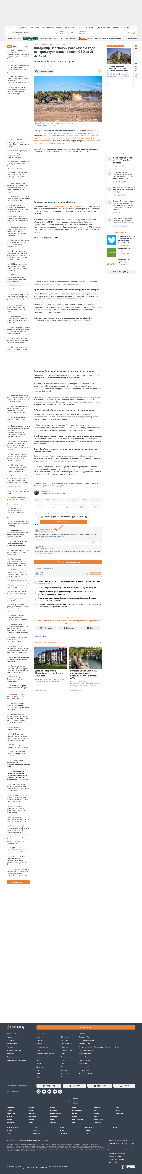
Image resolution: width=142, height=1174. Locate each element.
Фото (63, 1077)
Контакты (10, 1040)
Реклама (10, 1047)
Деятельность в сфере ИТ (115, 1156)
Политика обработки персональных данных (121, 1144)
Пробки (71, 33)
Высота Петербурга (86, 1073)
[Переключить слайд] (135, 56)
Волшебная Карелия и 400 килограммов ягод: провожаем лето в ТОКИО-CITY (84, 674)
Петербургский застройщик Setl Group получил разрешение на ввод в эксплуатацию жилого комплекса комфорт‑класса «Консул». (119, 75)
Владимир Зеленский (98, 500)
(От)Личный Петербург (87, 1050)
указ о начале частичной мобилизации (77, 136)
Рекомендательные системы (116, 1153)
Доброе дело (41, 1067)
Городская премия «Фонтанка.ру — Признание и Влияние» (100, 1047)
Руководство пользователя (116, 1159)
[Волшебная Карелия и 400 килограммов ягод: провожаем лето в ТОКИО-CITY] (85, 658)
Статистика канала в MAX (16, 1060)
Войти (41, 574)
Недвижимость (42, 1077)
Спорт (63, 1054)
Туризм (63, 1064)
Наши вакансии (12, 1057)
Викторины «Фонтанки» (45, 1054)
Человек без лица (44, 529)
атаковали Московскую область (69, 206)
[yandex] (60, 1091)
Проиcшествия (66, 1050)
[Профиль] (134, 33)
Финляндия (65, 1070)
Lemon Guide (88, 28)
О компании (11, 1054)
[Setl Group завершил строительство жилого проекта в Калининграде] (119, 56)
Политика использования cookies (118, 1150)
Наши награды (112, 1162)
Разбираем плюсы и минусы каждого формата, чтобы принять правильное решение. (50, 680)
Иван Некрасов (47, 491)
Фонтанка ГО (40, 28)
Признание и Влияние (73, 28)
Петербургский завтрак (120, 28)
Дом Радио (83, 1064)
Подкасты (64, 1047)
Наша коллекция (85, 1054)
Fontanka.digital (84, 1060)
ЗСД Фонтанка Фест (102, 28)
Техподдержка (12, 1044)
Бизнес (39, 1044)
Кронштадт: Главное (86, 1067)
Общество (64, 1040)
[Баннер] (30, 38)
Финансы (64, 1067)
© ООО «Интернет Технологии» (58, 1166)
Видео (38, 1050)
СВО (47, 500)
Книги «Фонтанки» (86, 1057)
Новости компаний (45, 642)
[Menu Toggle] (7, 33)
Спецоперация (57, 500)
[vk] (49, 1091)
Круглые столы (84, 1070)
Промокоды (121, 232)
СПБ (14, 47)
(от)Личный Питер (26, 28)
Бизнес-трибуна (42, 1047)
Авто (38, 1037)
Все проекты (83, 1077)
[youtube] (55, 1091)
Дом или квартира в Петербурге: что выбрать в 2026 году (49, 673)
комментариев (46, 71)
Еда (37, 1070)
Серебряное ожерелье (54, 28)
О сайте (9, 1037)
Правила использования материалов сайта (121, 1147)
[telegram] (44, 1091)
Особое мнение (66, 1044)
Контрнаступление (73, 500)
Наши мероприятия (14, 1050)
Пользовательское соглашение (117, 1140)
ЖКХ (38, 1073)
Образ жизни (65, 1037)
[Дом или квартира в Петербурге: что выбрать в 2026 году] (50, 658)
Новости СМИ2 (40, 636)
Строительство (66, 1057)
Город (38, 1064)
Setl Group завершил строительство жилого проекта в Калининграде (117, 68)
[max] (38, 1091)
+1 (94, 542)
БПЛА (84, 500)
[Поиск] (124, 33)
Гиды (38, 1060)
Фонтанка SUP (12, 28)
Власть (39, 1057)
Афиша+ (39, 1040)
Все (9, 47)
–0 (100, 542)
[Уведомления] (129, 33)
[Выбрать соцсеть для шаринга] (100, 71)
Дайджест (39, 500)
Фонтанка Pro (84, 1037)
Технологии (65, 1060)
